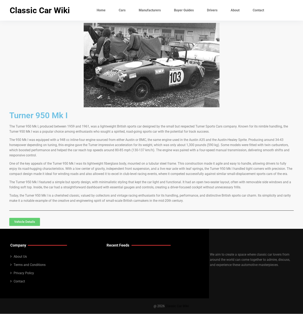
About (235, 10)
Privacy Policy (24, 273)
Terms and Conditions (30, 265)
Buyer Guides (184, 10)
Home (101, 10)
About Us (20, 257)
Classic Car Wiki (40, 10)
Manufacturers (150, 10)
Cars (122, 10)
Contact (258, 10)
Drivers (212, 10)
